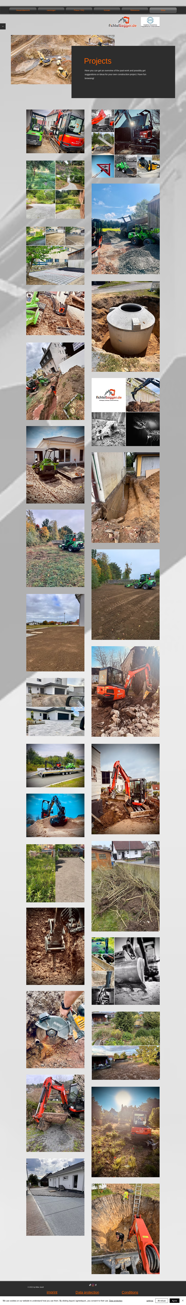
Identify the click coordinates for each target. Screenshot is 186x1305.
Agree (174, 1300)
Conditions (130, 1292)
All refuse (162, 1300)
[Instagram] (93, 1285)
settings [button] (150, 1300)
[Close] (182, 1300)
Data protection (87, 1292)
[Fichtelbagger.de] (96, 1285)
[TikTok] (90, 1285)
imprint (52, 1292)
